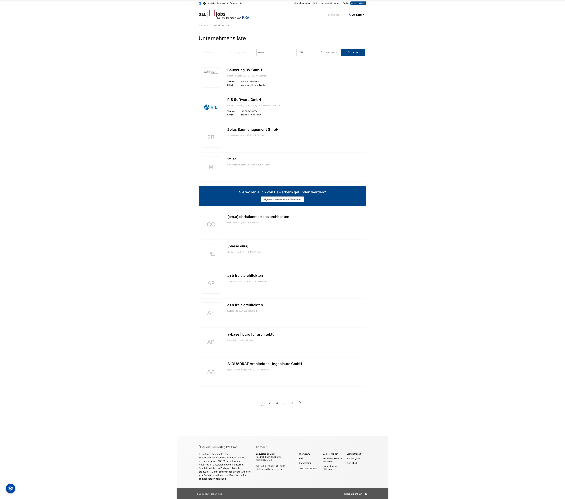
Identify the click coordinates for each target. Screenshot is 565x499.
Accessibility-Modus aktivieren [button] (332, 460)
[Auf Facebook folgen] (366, 494)
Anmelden (358, 14)
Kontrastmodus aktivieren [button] (330, 467)
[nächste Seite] (300, 403)
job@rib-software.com (251, 115)
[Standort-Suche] (321, 52)
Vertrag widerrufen (308, 468)
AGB (301, 458)
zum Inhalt (352, 463)
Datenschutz (236, 3)
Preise (346, 3)
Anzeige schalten (358, 3)
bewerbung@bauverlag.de (253, 85)
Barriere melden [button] (330, 454)
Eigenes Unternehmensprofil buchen (282, 199)
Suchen (354, 52)
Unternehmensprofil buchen (326, 3)
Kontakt (211, 3)
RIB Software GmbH (244, 100)
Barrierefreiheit (354, 454)
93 (291, 403)
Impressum (222, 3)
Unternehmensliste (301, 3)
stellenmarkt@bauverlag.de (269, 469)
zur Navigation (354, 458)
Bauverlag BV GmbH (244, 70)
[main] (282, 229)
